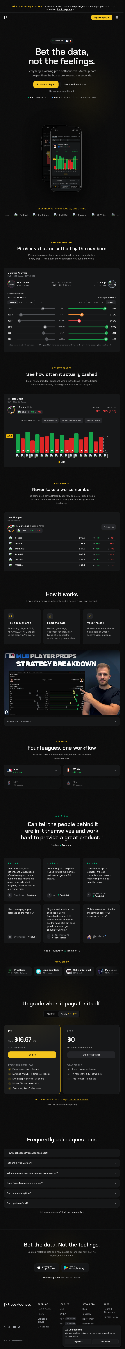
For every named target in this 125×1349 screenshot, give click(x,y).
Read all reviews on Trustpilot (60, 951)
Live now (59, 41)
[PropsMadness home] (5, 17)
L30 (102, 302)
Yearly (69, 1014)
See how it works (73, 84)
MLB (62, 1309)
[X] (9, 1327)
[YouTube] (14, 1326)
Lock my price (64, 9)
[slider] (61, 436)
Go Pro (32, 1054)
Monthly (51, 1014)
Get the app (43, 1326)
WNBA (63, 1314)
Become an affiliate (88, 1325)
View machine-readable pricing (62, 1104)
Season (12, 302)
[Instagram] (5, 1327)
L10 (31, 302)
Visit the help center (72, 1212)
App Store (60, 97)
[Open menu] (117, 17)
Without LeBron (93, 420)
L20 (96, 302)
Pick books (109, 527)
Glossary (86, 1314)
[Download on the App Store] (46, 1268)
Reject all (78, 1341)
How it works (44, 1309)
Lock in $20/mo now (79, 1099)
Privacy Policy (111, 1317)
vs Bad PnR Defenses (71, 420)
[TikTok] (19, 1326)
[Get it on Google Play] (75, 1268)
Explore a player (102, 17)
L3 (20, 302)
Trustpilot (35, 97)
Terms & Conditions (109, 1310)
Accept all (105, 1341)
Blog (84, 1309)
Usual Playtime (50, 420)
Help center (88, 1319)
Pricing (41, 1314)
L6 (26, 302)
